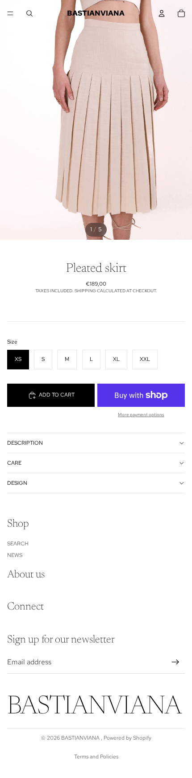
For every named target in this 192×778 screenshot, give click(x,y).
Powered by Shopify (127, 737)
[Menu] (10, 13)
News (14, 555)
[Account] (161, 13)
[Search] (29, 13)
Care (14, 463)
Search (18, 543)
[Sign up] (175, 662)
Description (25, 442)
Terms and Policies (96, 756)
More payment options (141, 415)
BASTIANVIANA (81, 737)
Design (17, 483)
